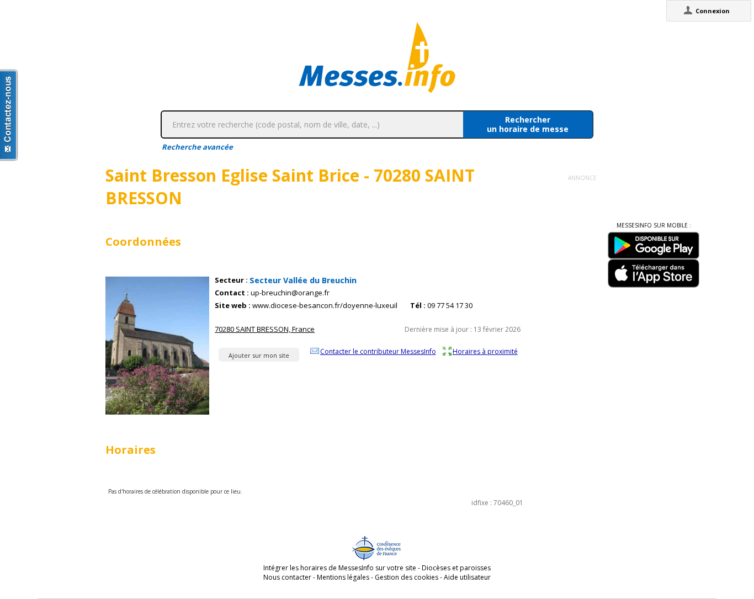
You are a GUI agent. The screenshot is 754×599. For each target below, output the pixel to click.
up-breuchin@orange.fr (290, 292)
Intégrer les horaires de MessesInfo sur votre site (339, 568)
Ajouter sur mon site (259, 355)
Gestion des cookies (406, 577)
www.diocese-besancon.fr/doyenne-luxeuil (324, 305)
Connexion (712, 11)
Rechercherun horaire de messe (528, 124)
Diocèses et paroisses (456, 568)
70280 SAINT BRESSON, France (265, 329)
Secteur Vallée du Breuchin (303, 280)
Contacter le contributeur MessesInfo (378, 351)
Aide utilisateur (467, 577)
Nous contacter (287, 577)
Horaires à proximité (485, 351)
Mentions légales (343, 577)
